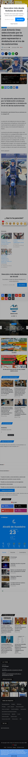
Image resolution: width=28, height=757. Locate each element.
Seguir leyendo (14, 23)
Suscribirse (20, 19)
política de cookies (13, 753)
